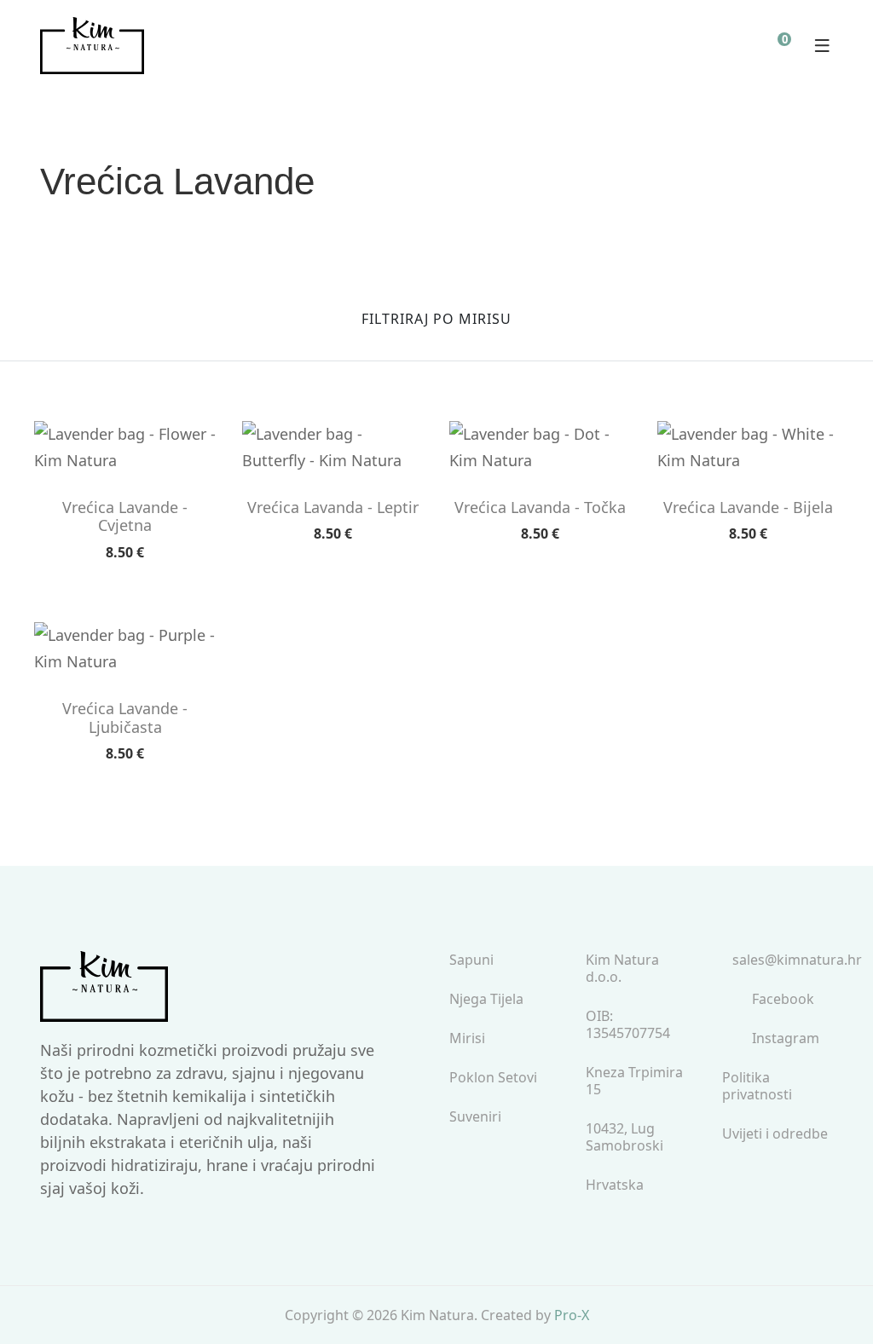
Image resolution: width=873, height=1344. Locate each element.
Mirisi (467, 1038)
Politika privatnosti (757, 1086)
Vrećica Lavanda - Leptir (333, 508)
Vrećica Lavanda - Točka (540, 508)
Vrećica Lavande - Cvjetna (125, 517)
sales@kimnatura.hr (797, 960)
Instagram (785, 1038)
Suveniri (475, 1117)
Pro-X (571, 1315)
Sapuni (471, 960)
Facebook (783, 999)
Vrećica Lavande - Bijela (748, 508)
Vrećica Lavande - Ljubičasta (125, 718)
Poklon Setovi (493, 1078)
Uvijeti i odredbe (775, 1134)
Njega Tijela (486, 999)
